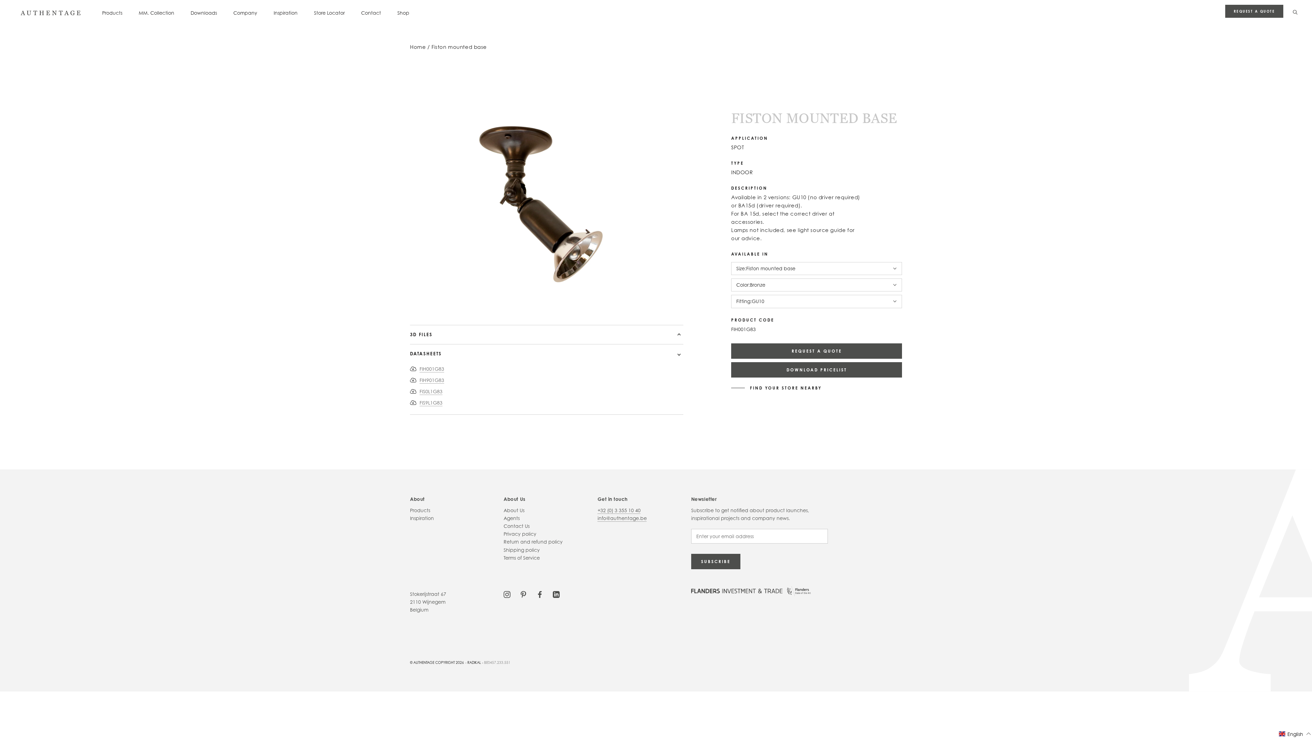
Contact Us (517, 526)
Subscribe (715, 561)
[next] (460, 305)
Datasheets (426, 353)
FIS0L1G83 (431, 391)
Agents (512, 518)
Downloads (204, 13)
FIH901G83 (432, 380)
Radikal (474, 662)
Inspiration (286, 13)
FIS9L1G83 (431, 403)
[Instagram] (507, 594)
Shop (403, 13)
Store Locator (329, 13)
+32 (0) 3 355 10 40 (619, 510)
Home (418, 47)
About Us (514, 510)
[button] (1295, 733)
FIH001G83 (432, 369)
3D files (421, 334)
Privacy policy (520, 534)
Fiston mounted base (459, 47)
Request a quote (1254, 11)
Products (112, 13)
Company (245, 13)
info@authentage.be (622, 518)
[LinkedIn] (556, 594)
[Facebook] (539, 594)
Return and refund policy (533, 542)
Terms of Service (522, 558)
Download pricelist (817, 369)
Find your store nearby (786, 388)
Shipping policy (522, 550)
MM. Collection (156, 13)
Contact (371, 13)
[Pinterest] (523, 594)
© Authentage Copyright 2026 (437, 662)
